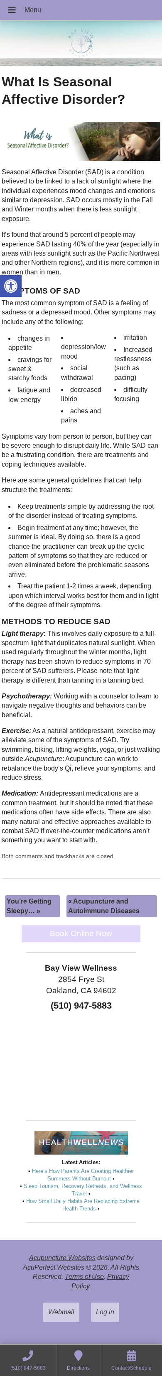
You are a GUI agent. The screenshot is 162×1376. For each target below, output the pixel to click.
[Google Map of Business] (81, 1063)
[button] (11, 286)
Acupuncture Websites (62, 1257)
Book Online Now (81, 933)
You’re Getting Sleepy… (29, 906)
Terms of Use (84, 1276)
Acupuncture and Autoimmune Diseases (104, 906)
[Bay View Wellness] (81, 44)
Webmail (61, 1312)
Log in (105, 1312)
